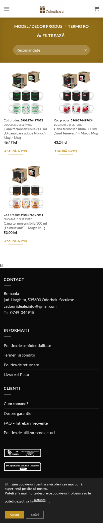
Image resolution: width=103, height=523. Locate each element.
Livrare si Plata (16, 374)
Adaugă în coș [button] (15, 151)
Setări (35, 514)
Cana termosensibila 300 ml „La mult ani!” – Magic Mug (25, 225)
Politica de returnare (21, 364)
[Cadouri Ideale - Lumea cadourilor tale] (51, 10)
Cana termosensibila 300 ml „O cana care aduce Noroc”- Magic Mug (25, 133)
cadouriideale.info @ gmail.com (30, 306)
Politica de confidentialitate (27, 345)
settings (40, 500)
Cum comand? (16, 403)
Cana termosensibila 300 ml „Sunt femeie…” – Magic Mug (76, 131)
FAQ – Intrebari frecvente (26, 423)
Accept (14, 514)
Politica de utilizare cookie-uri (29, 432)
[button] (7, 9)
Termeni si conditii (19, 355)
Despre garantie (17, 413)
